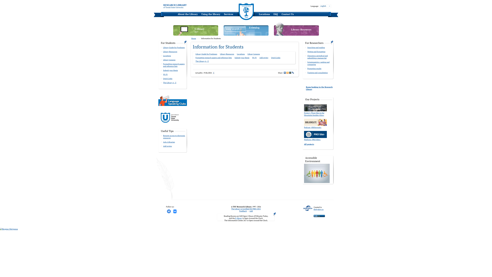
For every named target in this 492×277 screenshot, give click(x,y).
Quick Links (167, 78)
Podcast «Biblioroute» (312, 127)
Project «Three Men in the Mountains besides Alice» (314, 114)
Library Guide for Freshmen (174, 47)
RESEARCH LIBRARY (175, 5)
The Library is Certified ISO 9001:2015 (246, 209)
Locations (264, 14)
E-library (238, 218)
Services (228, 14)
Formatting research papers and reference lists (174, 65)
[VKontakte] (285, 72)
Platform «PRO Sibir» (312, 139)
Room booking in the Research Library (319, 88)
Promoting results (314, 68)
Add (251, 211)
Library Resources (170, 51)
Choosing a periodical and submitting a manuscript (317, 57)
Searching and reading (316, 47)
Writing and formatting (316, 51)
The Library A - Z (169, 82)
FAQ (276, 14)
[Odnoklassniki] (287, 72)
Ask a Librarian (169, 142)
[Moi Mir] (290, 72)
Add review (167, 146)
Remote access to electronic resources (174, 136)
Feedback (243, 211)
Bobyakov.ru (319, 209)
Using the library (210, 14)
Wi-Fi (165, 74)
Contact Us (288, 14)
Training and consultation (317, 72)
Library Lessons (169, 60)
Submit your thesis (170, 70)
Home (193, 38)
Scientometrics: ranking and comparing (318, 63)
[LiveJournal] (293, 72)
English (323, 6)
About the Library (188, 14)
